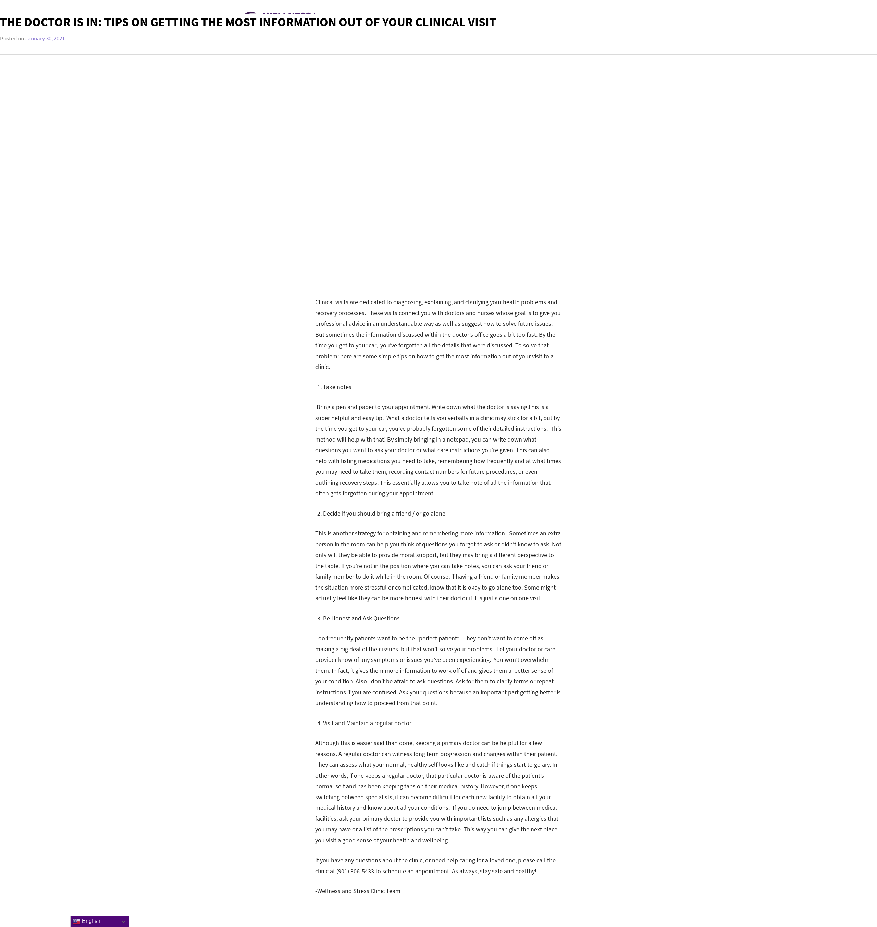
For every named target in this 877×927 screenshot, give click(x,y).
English (90, 921)
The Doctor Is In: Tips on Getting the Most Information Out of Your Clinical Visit (248, 22)
